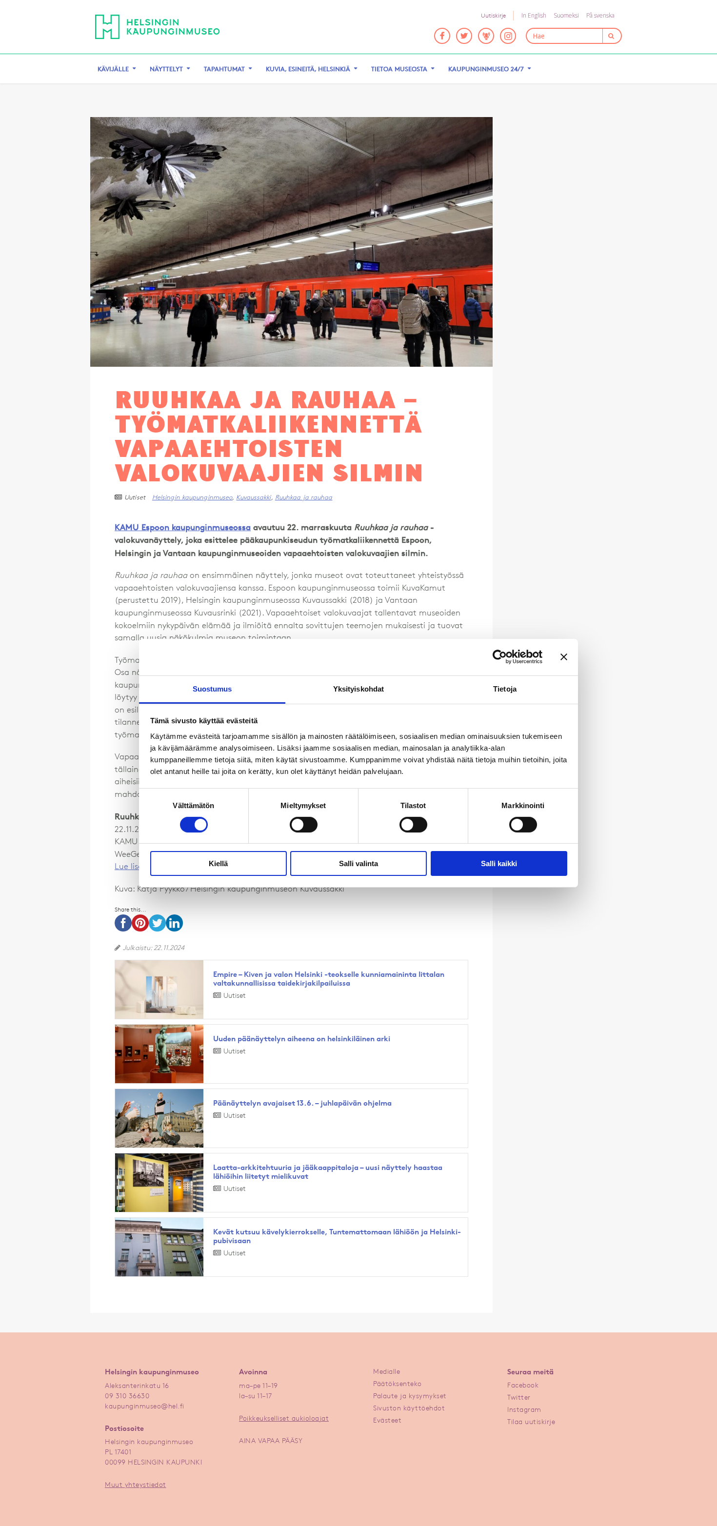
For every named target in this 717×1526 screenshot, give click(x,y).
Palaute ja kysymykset (410, 1395)
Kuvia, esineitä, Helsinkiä (308, 69)
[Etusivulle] (157, 27)
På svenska (600, 15)
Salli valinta (358, 863)
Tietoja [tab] (505, 688)
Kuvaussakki (253, 497)
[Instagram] (508, 36)
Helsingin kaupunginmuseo (192, 497)
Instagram (524, 1409)
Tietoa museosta (399, 69)
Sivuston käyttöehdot (409, 1408)
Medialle (386, 1371)
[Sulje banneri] (563, 657)
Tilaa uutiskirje (531, 1421)
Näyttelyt (166, 69)
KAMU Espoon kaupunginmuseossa (183, 527)
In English (533, 15)
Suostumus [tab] (212, 688)
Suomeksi (566, 15)
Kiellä (218, 863)
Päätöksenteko (397, 1383)
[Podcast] (486, 36)
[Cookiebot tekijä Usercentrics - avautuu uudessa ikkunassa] (499, 657)
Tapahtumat (224, 69)
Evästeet (387, 1420)
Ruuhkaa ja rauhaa (304, 497)
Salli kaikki (499, 863)
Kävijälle (113, 69)
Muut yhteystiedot (135, 1484)
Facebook (522, 1385)
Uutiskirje (493, 15)
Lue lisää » (135, 866)
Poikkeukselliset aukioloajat (284, 1418)
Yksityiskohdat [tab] (358, 688)
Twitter (519, 1397)
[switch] (304, 824)
